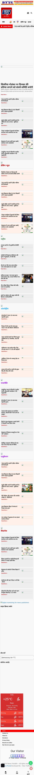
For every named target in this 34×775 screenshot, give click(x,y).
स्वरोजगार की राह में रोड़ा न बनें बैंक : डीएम (10, 581)
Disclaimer (5, 738)
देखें (17, 773)
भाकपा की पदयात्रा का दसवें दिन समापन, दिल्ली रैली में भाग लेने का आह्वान (10, 412)
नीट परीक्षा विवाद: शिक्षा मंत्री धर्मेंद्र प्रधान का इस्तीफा (9, 286)
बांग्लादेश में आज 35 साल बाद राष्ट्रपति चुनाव (9, 316)
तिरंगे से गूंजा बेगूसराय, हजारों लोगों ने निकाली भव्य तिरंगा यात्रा (10, 422)
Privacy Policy (6, 740)
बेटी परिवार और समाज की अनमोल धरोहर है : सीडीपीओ (10, 496)
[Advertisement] (17, 46)
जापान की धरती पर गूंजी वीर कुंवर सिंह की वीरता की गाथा (10, 370)
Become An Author (7, 742)
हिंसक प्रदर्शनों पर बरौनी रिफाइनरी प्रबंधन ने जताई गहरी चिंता (10, 559)
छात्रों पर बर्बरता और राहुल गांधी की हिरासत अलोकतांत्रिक (10, 296)
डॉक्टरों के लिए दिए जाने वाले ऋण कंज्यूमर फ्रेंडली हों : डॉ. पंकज (10, 591)
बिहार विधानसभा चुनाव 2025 (8, 745)
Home (3, 731)
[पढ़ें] (5, 771)
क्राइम (29, 22)
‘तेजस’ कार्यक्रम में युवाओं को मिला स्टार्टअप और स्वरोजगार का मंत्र (10, 131)
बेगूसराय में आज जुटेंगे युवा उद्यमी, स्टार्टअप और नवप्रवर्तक (10, 142)
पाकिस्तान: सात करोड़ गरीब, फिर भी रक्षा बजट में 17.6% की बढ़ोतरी (10, 348)
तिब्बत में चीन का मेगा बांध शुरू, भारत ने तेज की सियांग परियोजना (10, 327)
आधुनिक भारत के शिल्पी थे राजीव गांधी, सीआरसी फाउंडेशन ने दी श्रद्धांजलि (10, 153)
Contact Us (5, 733)
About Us (4, 735)
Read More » (4, 94)
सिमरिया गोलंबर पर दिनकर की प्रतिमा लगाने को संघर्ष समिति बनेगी (17, 86)
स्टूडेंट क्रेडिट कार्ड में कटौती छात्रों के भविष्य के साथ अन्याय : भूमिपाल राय (10, 121)
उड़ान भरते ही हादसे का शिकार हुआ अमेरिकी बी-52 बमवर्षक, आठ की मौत (10, 338)
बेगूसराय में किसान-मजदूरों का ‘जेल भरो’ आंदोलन (10, 433)
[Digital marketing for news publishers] (15, 602)
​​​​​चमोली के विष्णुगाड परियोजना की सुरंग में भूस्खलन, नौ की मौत (9, 256)
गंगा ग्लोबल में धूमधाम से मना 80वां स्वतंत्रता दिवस (10, 518)
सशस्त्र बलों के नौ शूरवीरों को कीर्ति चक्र (10, 246)
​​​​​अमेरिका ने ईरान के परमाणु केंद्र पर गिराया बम (10, 359)
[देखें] (17, 771)
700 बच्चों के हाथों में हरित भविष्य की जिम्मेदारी (10, 100)
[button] (31, 13)
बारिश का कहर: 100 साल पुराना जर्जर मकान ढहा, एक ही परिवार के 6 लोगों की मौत (10, 276)
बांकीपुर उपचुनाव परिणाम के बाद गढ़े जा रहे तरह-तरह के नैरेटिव (9, 443)
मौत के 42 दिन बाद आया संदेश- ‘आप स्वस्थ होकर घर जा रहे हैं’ (9, 266)
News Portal (6, 766)
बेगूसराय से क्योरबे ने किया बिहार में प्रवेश (10, 570)
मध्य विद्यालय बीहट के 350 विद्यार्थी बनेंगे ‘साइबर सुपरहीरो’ (10, 110)
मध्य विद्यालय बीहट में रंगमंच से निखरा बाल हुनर (9, 507)
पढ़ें (5, 773)
